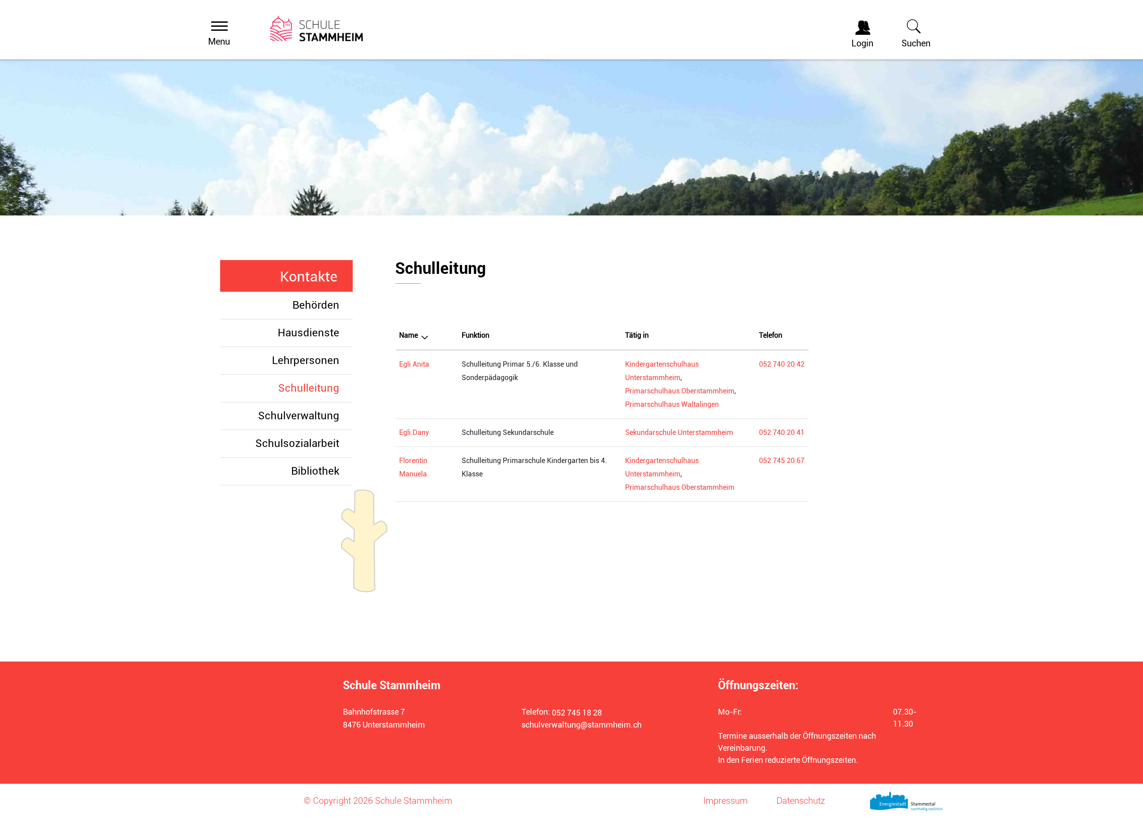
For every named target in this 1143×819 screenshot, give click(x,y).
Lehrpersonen (305, 360)
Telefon (770, 335)
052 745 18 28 (577, 712)
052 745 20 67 (782, 460)
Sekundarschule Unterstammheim (679, 432)
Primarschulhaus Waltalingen (672, 404)
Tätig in (637, 335)
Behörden (315, 305)
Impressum (725, 800)
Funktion (475, 335)
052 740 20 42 (782, 364)
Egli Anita (414, 364)
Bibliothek (315, 471)
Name (408, 335)
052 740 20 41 (782, 432)
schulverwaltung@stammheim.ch (581, 724)
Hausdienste (308, 333)
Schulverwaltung (298, 416)
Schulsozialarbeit (297, 443)
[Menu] (219, 25)
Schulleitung (315, 387)
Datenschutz (800, 800)
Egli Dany (414, 432)
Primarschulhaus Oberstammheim (679, 391)
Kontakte (309, 276)
